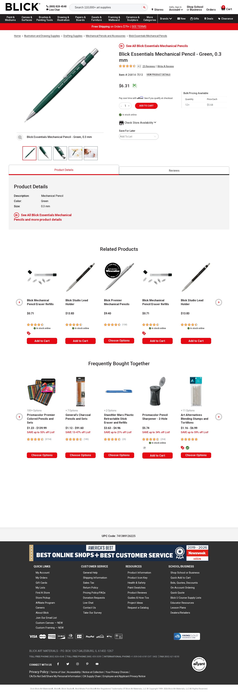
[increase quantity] (129, 106)
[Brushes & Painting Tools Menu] (45, 23)
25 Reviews (149, 66)
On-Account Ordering (183, 587)
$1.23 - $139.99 (37, 428)
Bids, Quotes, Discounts (184, 582)
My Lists (40, 587)
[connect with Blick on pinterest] (87, 666)
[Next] (218, 302)
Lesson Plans (178, 607)
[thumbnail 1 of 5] (29, 153)
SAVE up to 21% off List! (118, 432)
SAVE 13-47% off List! (78, 432)
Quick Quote (178, 592)
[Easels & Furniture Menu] (97, 23)
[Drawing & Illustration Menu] (63, 23)
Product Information (139, 572)
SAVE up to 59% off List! (194, 432)
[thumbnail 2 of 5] (45, 153)
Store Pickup (43, 597)
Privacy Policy (38, 672)
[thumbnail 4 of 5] (75, 153)
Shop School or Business (185, 572)
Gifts (196, 18)
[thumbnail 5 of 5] (91, 153)
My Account (42, 572)
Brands (164, 18)
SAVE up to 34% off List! (156, 432)
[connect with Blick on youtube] (97, 666)
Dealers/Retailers (180, 612)
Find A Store (43, 592)
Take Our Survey (92, 612)
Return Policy (90, 587)
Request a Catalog (138, 607)
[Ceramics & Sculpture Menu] (133, 23)
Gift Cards (41, 582)
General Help (90, 572)
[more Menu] (150, 23)
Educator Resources (182, 602)
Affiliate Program (45, 602)
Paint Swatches (136, 587)
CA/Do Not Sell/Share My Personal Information (55, 676)
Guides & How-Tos (138, 597)
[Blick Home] (23, 7)
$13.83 (70, 313)
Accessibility (74, 672)
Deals (210, 18)
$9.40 (107, 313)
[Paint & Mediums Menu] (12, 23)
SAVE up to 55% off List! (41, 432)
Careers (40, 607)
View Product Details (158, 74)
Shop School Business (195, 8)
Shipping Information (95, 577)
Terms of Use (57, 672)
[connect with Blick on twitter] (67, 666)
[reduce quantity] (122, 106)
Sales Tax (88, 582)
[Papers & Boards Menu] (82, 23)
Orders (211, 9)
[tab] (64, 170)
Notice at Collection (93, 672)
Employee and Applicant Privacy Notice (124, 676)
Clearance (227, 18)
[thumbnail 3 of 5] (60, 153)
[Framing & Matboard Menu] (114, 23)
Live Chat (88, 602)
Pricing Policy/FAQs (94, 592)
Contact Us (89, 607)
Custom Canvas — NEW (49, 622)
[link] (53, 9)
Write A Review (165, 66)
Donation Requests (94, 597)
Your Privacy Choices (117, 672)
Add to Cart (41, 341)
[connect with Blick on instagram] (77, 666)
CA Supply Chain (92, 676)
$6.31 (124, 85)
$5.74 (145, 428)
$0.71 (30, 313)
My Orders (41, 577)
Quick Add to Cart (181, 577)
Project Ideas (135, 602)
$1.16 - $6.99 (189, 428)
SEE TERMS (139, 26)
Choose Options (119, 340)
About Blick (42, 612)
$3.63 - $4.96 (112, 428)
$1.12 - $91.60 (74, 428)
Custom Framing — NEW (50, 627)
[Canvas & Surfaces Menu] (28, 23)
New (183, 18)
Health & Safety (136, 582)
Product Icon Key (137, 577)
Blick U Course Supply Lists (186, 597)
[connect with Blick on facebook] (58, 666)
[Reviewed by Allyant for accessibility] (199, 664)
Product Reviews (137, 592)
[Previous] (19, 302)
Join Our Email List (46, 617)
